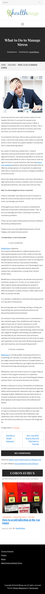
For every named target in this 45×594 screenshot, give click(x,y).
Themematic (33, 588)
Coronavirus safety (20, 517)
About (3, 559)
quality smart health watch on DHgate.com (25, 459)
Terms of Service (7, 551)
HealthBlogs (34, 52)
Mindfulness (5, 248)
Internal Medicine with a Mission (26, 463)
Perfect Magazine (19, 588)
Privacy (3, 555)
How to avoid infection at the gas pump (21, 521)
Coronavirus (7, 517)
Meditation (5, 355)
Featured (16, 428)
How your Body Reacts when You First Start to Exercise (32, 439)
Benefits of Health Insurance (10, 438)
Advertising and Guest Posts (11, 563)
